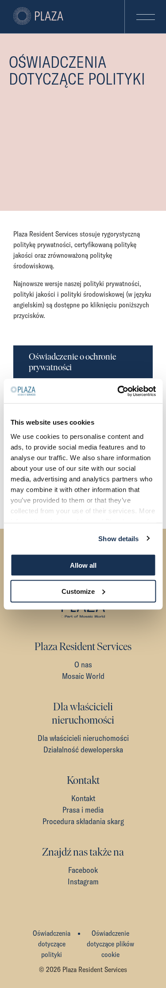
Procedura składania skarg (83, 821)
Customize (78, 591)
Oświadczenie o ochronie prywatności (72, 361)
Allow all (83, 565)
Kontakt (83, 798)
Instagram (83, 881)
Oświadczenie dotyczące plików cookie (110, 944)
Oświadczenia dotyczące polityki (51, 944)
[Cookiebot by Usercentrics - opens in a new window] (118, 391)
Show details (118, 538)
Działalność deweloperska (83, 749)
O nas (83, 664)
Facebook (83, 870)
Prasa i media (83, 810)
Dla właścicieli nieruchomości (83, 738)
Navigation (145, 16)
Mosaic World (83, 676)
